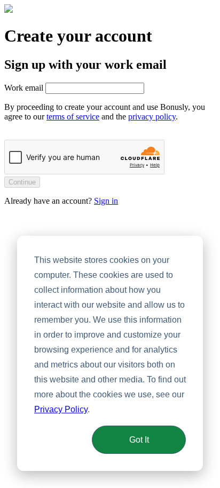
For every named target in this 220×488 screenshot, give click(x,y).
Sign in (106, 200)
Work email (23, 87)
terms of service (72, 116)
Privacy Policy (61, 409)
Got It (139, 439)
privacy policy (152, 116)
